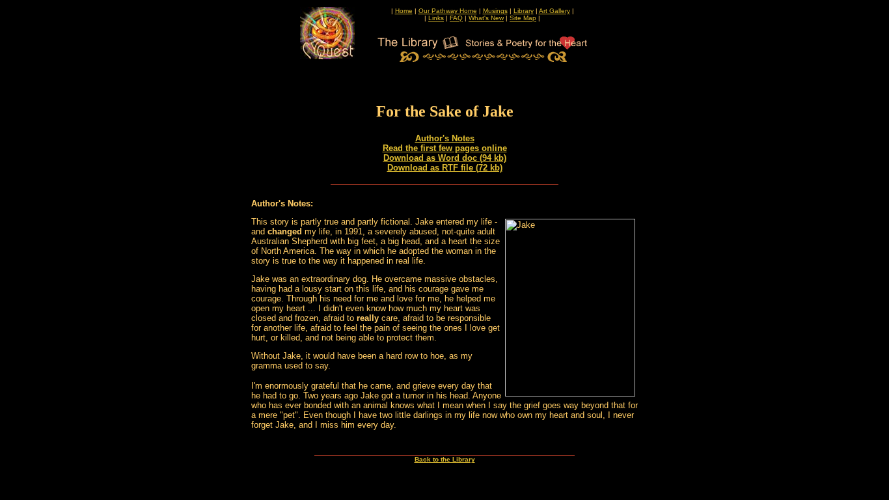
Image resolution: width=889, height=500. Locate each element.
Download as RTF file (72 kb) (444, 168)
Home (404, 10)
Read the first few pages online (445, 148)
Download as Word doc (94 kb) (444, 158)
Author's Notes (444, 138)
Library (523, 10)
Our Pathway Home (447, 10)
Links (436, 17)
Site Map (523, 17)
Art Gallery (554, 10)
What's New (486, 17)
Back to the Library (445, 459)
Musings (495, 10)
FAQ (456, 17)
